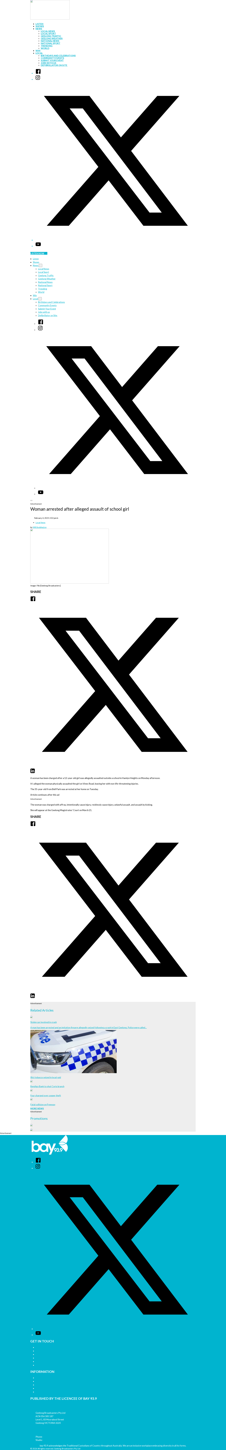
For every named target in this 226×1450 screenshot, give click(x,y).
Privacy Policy (43, 1377)
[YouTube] (38, 246)
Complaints (41, 1365)
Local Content (43, 1391)
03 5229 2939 (50, 1436)
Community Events (52, 58)
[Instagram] (38, 79)
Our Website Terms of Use (49, 1388)
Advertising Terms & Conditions (52, 1384)
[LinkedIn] (32, 772)
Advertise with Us (45, 1350)
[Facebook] (38, 73)
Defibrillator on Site (54, 65)
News (39, 28)
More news (37, 1108)
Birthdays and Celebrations (58, 55)
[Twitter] (113, 766)
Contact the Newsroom (48, 1358)
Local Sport (48, 33)
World (45, 48)
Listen (39, 23)
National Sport (50, 43)
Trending (46, 45)
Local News (48, 31)
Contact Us (41, 1347)
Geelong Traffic (51, 36)
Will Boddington (40, 527)
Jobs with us (48, 62)
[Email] (37, 772)
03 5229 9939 (50, 1440)
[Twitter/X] (116, 240)
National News (50, 40)
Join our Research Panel (48, 1354)
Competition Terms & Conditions (52, 1381)
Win (38, 50)
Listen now (37, 253)
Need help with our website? (50, 1361)
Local (39, 53)
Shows (40, 26)
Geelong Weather (52, 38)
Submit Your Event (52, 60)
